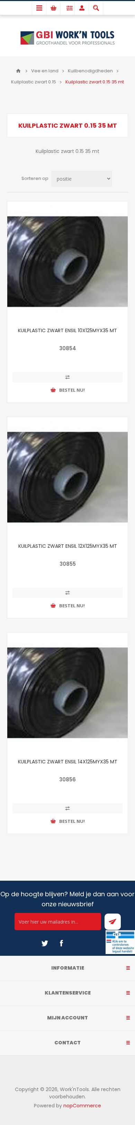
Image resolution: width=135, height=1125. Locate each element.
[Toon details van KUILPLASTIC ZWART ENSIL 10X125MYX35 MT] (67, 261)
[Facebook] (61, 943)
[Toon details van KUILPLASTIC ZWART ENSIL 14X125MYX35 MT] (67, 693)
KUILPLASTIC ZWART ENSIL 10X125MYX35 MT (67, 330)
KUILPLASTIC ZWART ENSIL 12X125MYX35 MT (67, 546)
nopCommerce (82, 1105)
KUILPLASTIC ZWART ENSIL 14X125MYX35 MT (67, 761)
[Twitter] (44, 943)
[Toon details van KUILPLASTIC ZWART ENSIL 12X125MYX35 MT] (67, 477)
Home (18, 70)
